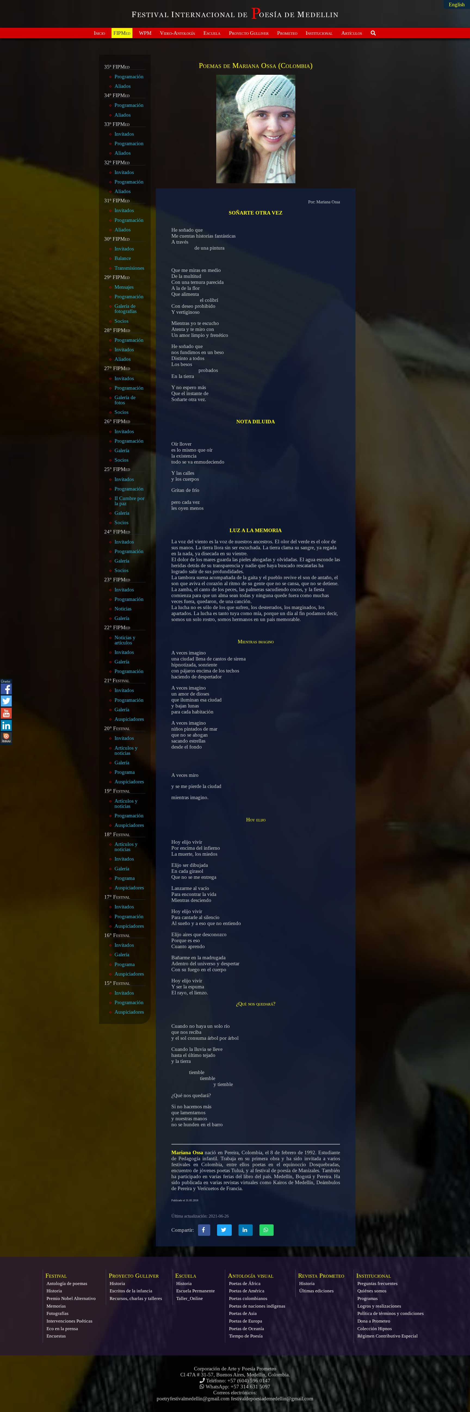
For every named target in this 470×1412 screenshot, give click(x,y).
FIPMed (121, 33)
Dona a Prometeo (373, 1321)
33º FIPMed (116, 124)
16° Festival (117, 935)
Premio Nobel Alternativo (71, 1298)
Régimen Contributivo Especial (387, 1336)
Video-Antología (177, 33)
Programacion (129, 143)
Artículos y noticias (126, 750)
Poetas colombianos (248, 1298)
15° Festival (117, 983)
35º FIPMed (116, 67)
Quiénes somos (371, 1290)
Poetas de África (245, 1283)
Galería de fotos (125, 400)
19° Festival (117, 791)
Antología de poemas (67, 1283)
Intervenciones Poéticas (69, 1321)
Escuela (211, 33)
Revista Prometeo (321, 1275)
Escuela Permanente (195, 1290)
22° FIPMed (117, 627)
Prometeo (287, 33)
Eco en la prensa (62, 1328)
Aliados (123, 86)
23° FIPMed (117, 579)
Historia (54, 1290)
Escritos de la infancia (131, 1290)
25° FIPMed (117, 469)
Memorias (56, 1306)
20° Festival (117, 728)
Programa (125, 772)
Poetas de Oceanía (246, 1328)
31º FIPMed (116, 200)
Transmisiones (129, 268)
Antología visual (251, 1275)
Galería (122, 450)
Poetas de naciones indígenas (257, 1306)
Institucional (319, 33)
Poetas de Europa (245, 1321)
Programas (367, 1298)
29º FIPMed (116, 277)
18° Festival (117, 834)
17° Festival (117, 897)
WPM (145, 33)
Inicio (99, 33)
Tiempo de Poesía (246, 1336)
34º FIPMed (116, 95)
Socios (121, 321)
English (457, 4)
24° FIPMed (117, 532)
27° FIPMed (117, 368)
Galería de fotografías (126, 308)
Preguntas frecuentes (377, 1283)
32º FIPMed (116, 162)
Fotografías (58, 1313)
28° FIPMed (117, 330)
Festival (56, 1275)
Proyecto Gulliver (249, 33)
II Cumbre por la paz (129, 501)
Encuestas (56, 1336)
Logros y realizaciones (379, 1306)
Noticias (123, 608)
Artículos (351, 33)
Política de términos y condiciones (390, 1313)
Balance (123, 258)
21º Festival (116, 680)
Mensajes (124, 287)
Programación (129, 76)
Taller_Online (189, 1298)
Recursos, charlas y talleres (136, 1298)
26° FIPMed (117, 421)
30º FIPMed (116, 239)
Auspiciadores (129, 719)
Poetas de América (246, 1290)
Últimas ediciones (316, 1290)
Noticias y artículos (125, 640)
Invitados (124, 133)
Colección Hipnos (374, 1328)
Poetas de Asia (243, 1313)
